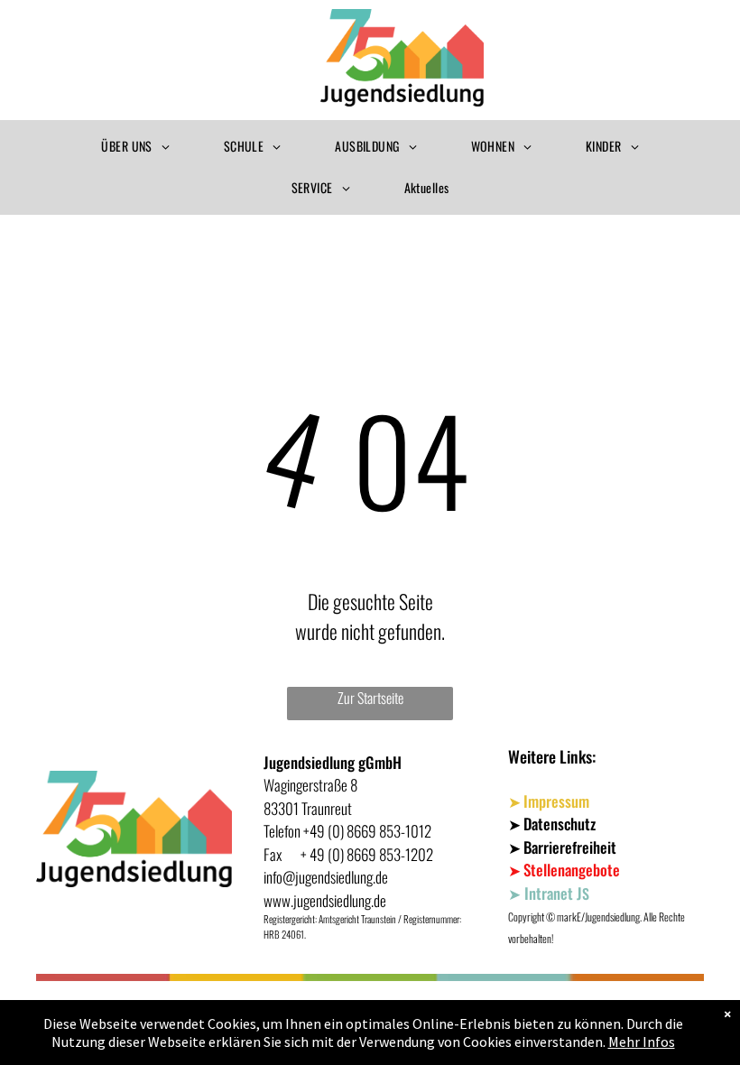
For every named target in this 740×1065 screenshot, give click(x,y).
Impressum (556, 801)
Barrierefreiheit (569, 847)
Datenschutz (559, 823)
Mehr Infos (641, 1042)
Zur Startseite (370, 697)
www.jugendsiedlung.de (325, 900)
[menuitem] (135, 147)
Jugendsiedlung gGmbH (333, 762)
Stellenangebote (571, 869)
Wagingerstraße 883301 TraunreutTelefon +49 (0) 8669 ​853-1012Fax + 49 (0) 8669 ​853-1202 (348, 819)
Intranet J (553, 893)
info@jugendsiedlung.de (326, 877)
